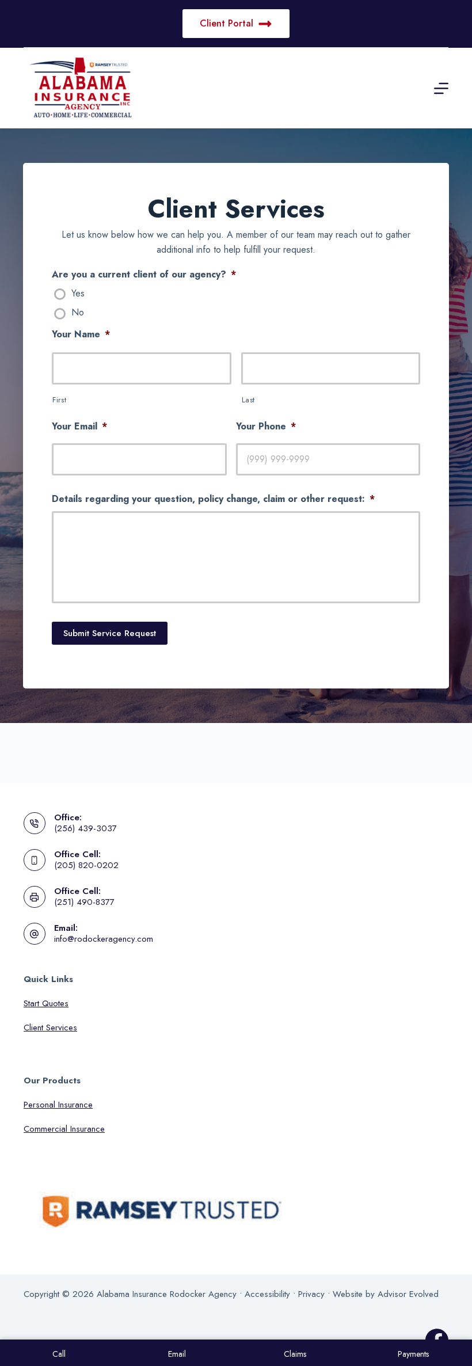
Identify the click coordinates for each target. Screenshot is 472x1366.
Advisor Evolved (408, 1294)
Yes (78, 294)
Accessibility (267, 1294)
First (59, 399)
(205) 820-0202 (86, 865)
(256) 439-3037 (85, 828)
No (77, 313)
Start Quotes (46, 1003)
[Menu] (441, 88)
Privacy (311, 1294)
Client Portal (226, 23)
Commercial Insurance (64, 1129)
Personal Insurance (58, 1104)
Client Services (50, 1027)
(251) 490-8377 (84, 902)
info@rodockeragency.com (103, 939)
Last (249, 399)
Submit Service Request (109, 633)
